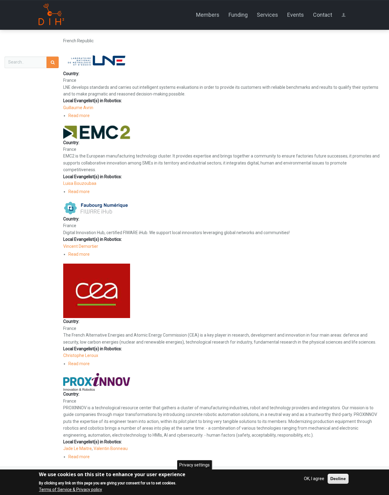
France (69, 80)
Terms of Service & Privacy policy (70, 489)
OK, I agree (314, 478)
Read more (79, 115)
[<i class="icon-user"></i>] (345, 14)
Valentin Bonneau (111, 448)
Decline (338, 478)
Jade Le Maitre (77, 448)
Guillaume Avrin (78, 107)
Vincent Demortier (80, 246)
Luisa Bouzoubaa (79, 183)
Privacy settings (194, 464)
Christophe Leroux (80, 355)
